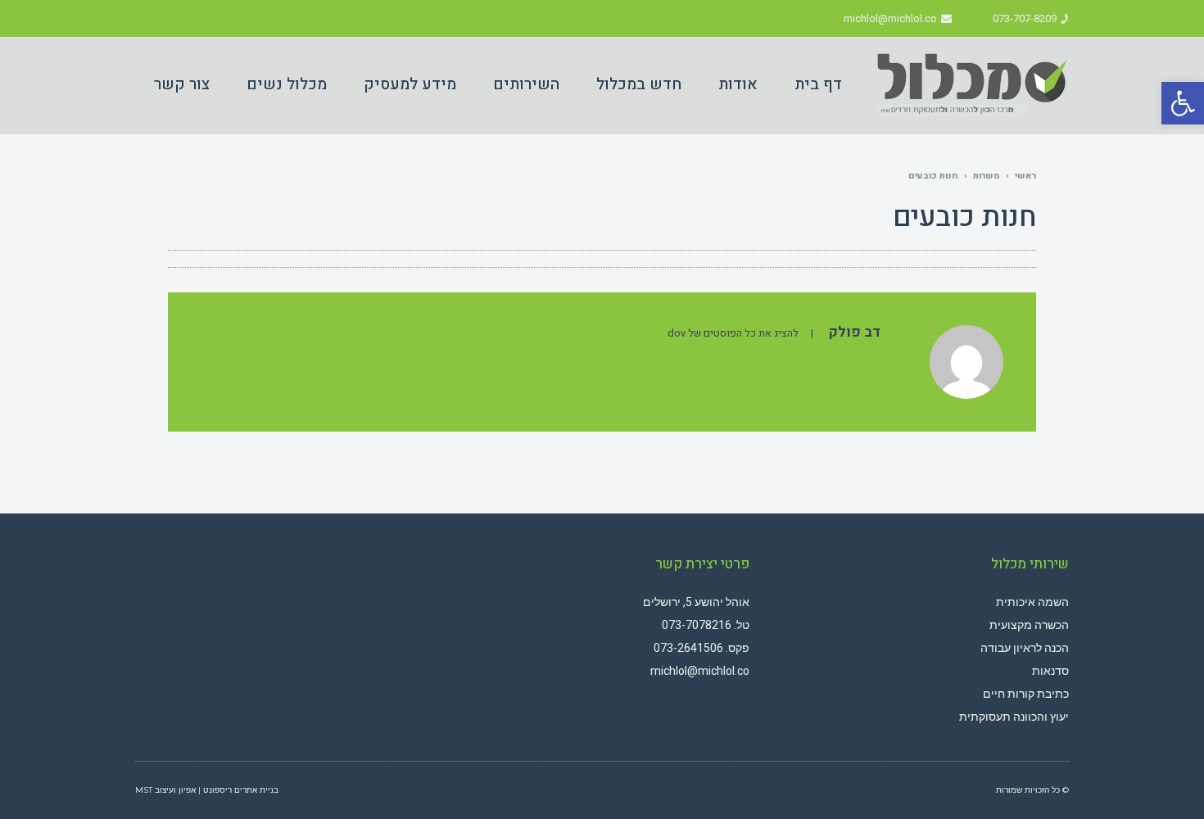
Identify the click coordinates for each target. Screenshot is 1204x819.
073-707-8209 (1025, 18)
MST (143, 790)
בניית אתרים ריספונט (240, 790)
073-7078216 (696, 624)
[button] (1182, 103)
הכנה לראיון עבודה (1024, 647)
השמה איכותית (1032, 602)
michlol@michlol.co (890, 18)
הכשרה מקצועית (1029, 624)
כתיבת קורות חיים (1026, 693)
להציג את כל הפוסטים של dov (733, 333)
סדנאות (1050, 670)
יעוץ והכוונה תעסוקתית (1014, 716)
